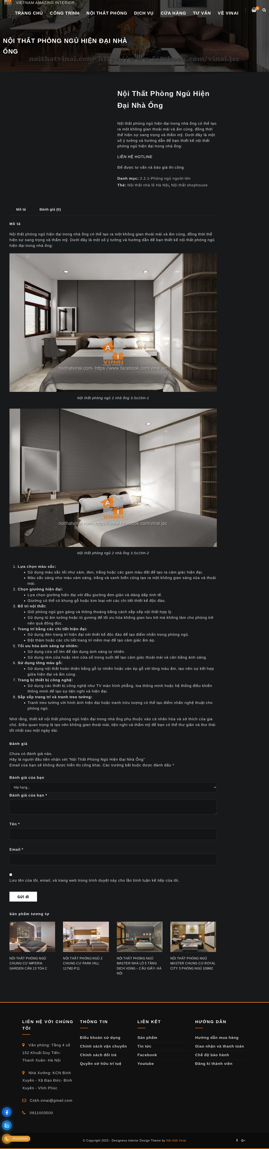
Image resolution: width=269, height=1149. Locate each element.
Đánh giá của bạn (26, 777)
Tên (14, 824)
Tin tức (144, 1046)
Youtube (145, 1064)
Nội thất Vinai (176, 1140)
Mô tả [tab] (21, 209)
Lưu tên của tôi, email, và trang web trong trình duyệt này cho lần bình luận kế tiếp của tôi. (94, 880)
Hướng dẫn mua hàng (217, 1038)
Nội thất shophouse (189, 185)
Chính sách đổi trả (98, 1055)
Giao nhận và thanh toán (219, 1046)
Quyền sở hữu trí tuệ (101, 1064)
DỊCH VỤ (144, 13)
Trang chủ (29, 13)
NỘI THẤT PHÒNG (106, 13)
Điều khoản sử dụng (100, 1038)
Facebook (147, 1055)
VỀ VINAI (228, 13)
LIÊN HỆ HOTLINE (135, 157)
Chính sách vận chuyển (103, 1046)
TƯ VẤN (202, 13)
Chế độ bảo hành (212, 1055)
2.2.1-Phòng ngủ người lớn (165, 178)
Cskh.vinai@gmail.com (50, 1100)
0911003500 (41, 1113)
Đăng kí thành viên (214, 1064)
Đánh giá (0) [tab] (50, 209)
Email (16, 849)
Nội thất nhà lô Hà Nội (148, 185)
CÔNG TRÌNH (65, 13)
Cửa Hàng (173, 13)
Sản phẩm (147, 1038)
